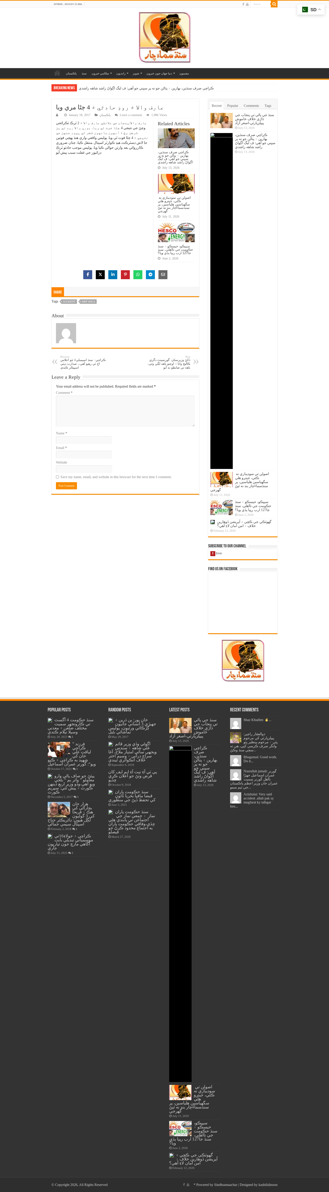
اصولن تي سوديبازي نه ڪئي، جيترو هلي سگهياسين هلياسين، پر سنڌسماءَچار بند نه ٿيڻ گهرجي (148, 88)
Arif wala (88, 301)
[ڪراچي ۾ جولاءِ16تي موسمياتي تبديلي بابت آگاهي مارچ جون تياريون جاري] (50, 836)
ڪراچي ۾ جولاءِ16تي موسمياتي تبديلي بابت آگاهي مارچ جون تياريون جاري (70, 842)
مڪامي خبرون (100, 73)
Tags (268, 106)
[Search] (274, 4)
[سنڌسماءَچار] (164, 37)
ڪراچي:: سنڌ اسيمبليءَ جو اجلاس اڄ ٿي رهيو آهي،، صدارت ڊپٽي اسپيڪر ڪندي (83, 362)
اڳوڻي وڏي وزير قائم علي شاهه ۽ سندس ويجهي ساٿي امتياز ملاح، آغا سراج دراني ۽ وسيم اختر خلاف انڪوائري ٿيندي (132, 751)
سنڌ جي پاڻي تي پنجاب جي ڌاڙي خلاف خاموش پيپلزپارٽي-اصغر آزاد (254, 119)
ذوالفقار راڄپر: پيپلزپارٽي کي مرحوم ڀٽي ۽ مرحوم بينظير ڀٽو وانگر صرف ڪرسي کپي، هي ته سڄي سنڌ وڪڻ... (254, 742)
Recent (217, 106)
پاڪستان (71, 73)
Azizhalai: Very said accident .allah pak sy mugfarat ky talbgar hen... (252, 800)
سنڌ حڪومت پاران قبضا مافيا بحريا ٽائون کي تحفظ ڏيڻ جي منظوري (132, 795)
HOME (57, 73)
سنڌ (84, 73)
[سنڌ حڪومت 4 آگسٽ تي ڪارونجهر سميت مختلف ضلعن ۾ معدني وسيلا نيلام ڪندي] (50, 720)
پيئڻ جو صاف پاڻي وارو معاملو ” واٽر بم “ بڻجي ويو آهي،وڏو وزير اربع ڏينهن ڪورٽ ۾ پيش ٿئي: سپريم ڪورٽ (71, 783)
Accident (69, 301)
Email (61, 448)
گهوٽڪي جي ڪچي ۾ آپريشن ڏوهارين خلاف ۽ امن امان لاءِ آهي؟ (244, 524)
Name (61, 433)
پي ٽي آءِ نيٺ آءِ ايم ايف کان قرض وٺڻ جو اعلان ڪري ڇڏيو (132, 775)
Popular (232, 106)
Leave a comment (131, 115)
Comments (251, 106)
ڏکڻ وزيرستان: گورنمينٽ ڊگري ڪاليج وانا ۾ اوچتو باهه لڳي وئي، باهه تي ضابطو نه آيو (169, 362)
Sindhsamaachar (225, 1185)
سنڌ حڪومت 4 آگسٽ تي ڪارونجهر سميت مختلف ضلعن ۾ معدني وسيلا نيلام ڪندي (71, 725)
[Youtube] (247, 4)
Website (61, 462)
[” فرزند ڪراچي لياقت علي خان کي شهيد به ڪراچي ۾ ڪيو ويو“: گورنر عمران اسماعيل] (59, 749)
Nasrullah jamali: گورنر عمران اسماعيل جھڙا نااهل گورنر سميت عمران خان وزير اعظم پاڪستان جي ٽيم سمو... (254, 779)
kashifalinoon (268, 1185)
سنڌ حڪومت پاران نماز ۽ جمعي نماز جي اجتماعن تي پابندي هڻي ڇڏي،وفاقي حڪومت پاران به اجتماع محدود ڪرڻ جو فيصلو (131, 821)
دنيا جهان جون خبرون (159, 73)
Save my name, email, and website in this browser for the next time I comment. (116, 477)
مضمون (184, 73)
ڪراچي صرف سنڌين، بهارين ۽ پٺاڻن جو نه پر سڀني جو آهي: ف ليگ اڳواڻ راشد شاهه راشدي (175, 157)
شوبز (136, 73)
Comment (64, 393)
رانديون (121, 73)
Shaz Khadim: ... (257, 720)
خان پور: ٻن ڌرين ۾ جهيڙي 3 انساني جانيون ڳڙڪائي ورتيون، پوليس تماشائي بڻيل (132, 725)
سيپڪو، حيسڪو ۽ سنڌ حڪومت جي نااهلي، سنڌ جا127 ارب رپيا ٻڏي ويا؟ (175, 249)
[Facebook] (243, 4)
